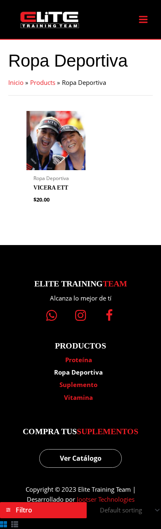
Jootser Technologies (106, 499)
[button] (51, 315)
